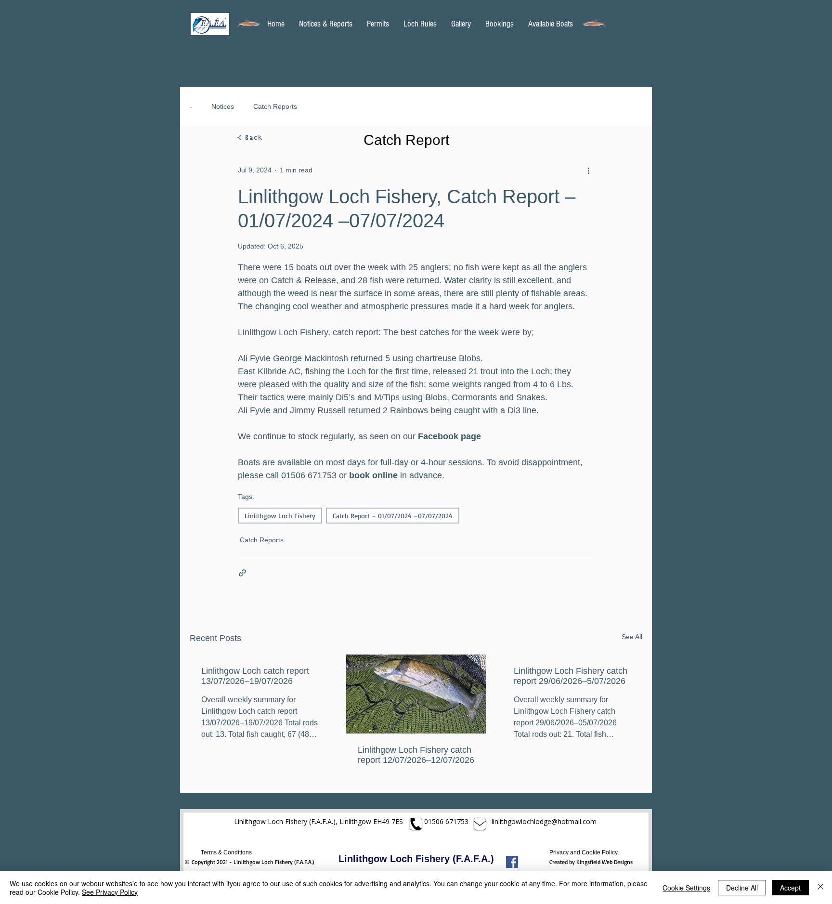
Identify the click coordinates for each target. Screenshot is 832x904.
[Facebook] (512, 862)
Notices (222, 106)
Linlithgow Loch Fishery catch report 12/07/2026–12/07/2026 (416, 755)
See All (632, 637)
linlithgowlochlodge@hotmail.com (545, 821)
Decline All (742, 887)
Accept (790, 887)
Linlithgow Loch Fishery (280, 515)
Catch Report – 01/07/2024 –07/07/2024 (393, 515)
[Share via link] (242, 572)
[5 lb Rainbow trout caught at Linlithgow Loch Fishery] (416, 694)
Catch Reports (275, 106)
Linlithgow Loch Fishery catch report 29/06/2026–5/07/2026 (570, 676)
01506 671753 (446, 821)
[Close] (820, 887)
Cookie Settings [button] (686, 887)
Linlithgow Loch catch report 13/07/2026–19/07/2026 (255, 676)
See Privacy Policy (110, 892)
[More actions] (588, 170)
